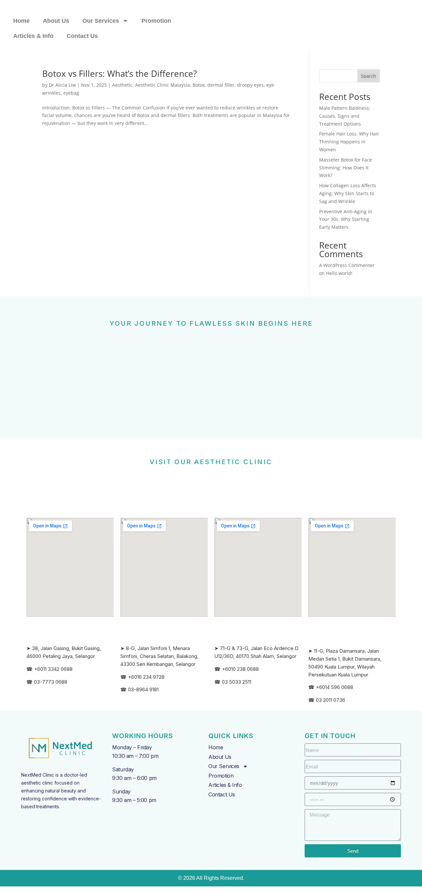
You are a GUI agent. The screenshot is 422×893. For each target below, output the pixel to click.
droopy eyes (250, 85)
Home (21, 20)
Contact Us (82, 36)
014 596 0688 (337, 687)
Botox (199, 85)
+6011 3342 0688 (53, 669)
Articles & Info (33, 36)
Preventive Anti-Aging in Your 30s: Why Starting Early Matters (345, 219)
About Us (56, 20)
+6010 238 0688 (240, 669)
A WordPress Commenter (347, 265)
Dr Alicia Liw (62, 85)
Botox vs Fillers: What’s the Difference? (119, 73)
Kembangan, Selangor (171, 664)
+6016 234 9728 (146, 677)
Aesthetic (122, 85)
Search (368, 76)
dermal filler (220, 85)
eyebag (71, 93)
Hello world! (339, 273)
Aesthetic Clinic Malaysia (162, 85)
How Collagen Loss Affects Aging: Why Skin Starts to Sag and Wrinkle (347, 193)
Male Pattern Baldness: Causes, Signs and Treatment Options (344, 116)
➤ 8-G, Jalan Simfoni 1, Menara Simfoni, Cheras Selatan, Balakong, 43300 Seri (159, 656)
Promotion (156, 20)
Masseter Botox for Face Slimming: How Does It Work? (345, 168)
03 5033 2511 (236, 682)
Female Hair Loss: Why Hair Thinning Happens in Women (349, 142)
